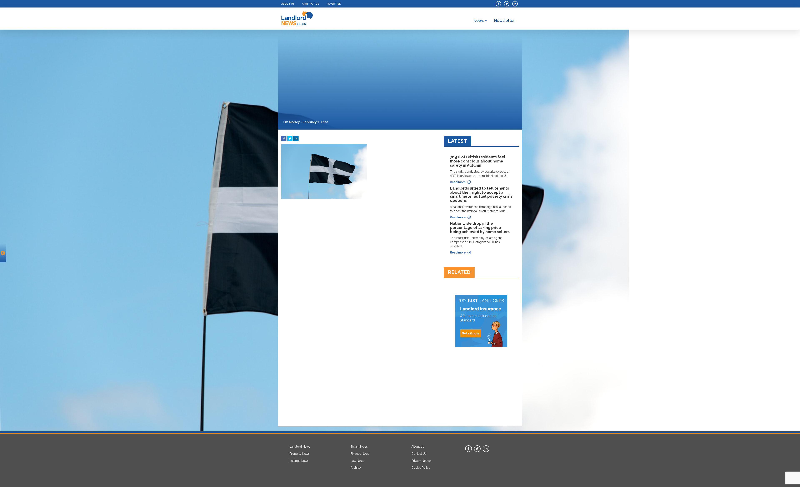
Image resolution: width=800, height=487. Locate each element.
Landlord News (300, 446)
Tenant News (359, 446)
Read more (458, 182)
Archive (356, 467)
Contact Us (310, 3)
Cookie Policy (420, 467)
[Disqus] (359, 253)
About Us (288, 3)
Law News (357, 460)
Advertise (334, 3)
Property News (300, 453)
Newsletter (504, 20)
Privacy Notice (421, 460)
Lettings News (299, 460)
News (479, 20)
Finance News (360, 453)
